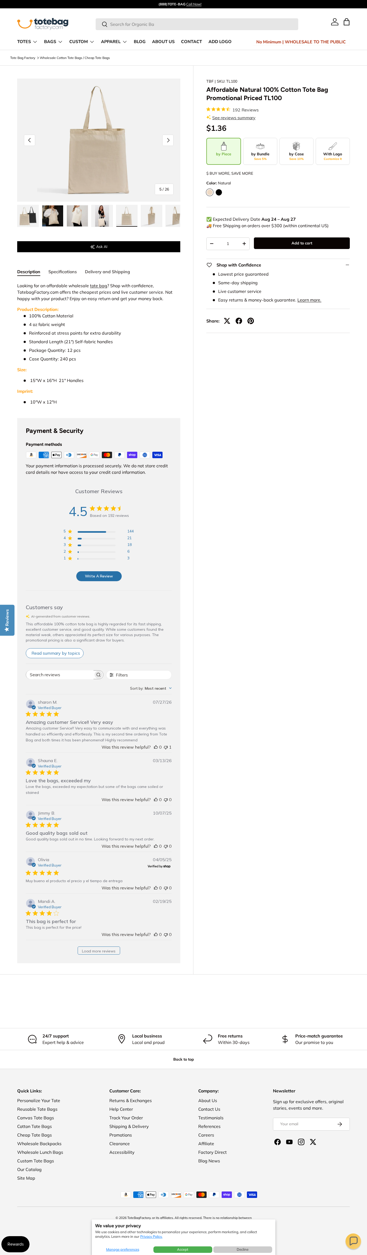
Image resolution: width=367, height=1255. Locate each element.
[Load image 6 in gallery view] (151, 216)
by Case (296, 156)
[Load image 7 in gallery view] (176, 216)
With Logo (332, 156)
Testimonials (211, 1118)
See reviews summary (234, 117)
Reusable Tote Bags (37, 1109)
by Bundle (260, 156)
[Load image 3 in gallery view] (77, 216)
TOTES (24, 42)
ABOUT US (163, 42)
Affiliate (206, 1143)
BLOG (140, 42)
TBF (210, 81)
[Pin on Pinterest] (251, 321)
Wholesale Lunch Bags (40, 1152)
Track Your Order (126, 1118)
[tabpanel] (98, 343)
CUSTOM (78, 42)
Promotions (120, 1135)
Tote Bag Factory (22, 58)
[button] (353, 1241)
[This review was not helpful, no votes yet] (166, 799)
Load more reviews (99, 951)
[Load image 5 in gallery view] (127, 216)
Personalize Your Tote (38, 1100)
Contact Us (209, 1109)
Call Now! (194, 4)
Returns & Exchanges (130, 1100)
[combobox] (197, 24)
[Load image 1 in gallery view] (28, 216)
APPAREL (111, 42)
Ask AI (101, 246)
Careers (206, 1135)
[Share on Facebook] (239, 321)
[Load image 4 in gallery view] (102, 216)
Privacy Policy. (151, 1236)
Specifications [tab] (62, 271)
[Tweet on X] (227, 321)
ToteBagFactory (138, 1218)
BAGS (50, 42)
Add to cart (302, 243)
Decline (243, 1249)
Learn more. (309, 300)
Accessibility (122, 1152)
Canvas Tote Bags (35, 1117)
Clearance (119, 1143)
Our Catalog (29, 1169)
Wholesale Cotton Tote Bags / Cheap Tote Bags (75, 58)
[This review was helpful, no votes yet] (156, 747)
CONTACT (191, 42)
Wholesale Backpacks (39, 1143)
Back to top (183, 1059)
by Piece (223, 154)
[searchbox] (59, 674)
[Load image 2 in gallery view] (52, 216)
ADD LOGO (220, 42)
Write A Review (99, 576)
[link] (335, 22)
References (209, 1126)
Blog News (209, 1161)
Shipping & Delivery (129, 1126)
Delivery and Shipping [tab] (107, 271)
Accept (182, 1249)
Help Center (121, 1109)
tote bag (98, 285)
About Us (207, 1100)
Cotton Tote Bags (34, 1126)
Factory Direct (212, 1152)
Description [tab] (28, 271)
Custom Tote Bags (35, 1160)
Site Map (26, 1178)
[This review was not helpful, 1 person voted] (166, 747)
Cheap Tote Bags (34, 1135)
